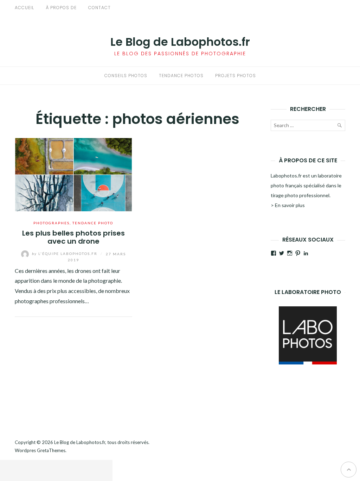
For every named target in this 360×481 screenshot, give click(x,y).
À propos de (61, 8)
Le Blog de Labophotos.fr (180, 42)
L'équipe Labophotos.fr (65, 253)
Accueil (24, 8)
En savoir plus (290, 205)
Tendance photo (92, 223)
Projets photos (235, 76)
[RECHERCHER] (339, 127)
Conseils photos (125, 76)
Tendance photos (181, 76)
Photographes (51, 223)
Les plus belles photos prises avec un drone (73, 237)
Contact (99, 8)
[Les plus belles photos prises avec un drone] (73, 173)
